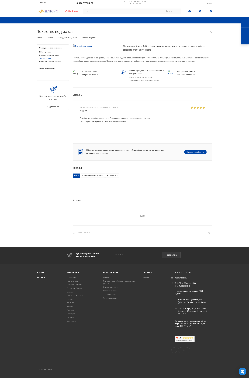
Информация (110, 272)
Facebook (181, 350)
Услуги (41, 277)
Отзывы (70, 292)
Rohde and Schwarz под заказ (50, 62)
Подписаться (171, 255)
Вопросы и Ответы (74, 288)
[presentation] (73, 119)
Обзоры (146, 277)
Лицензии (70, 317)
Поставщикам (72, 281)
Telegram (187, 350)
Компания (73, 272)
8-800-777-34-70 (85, 3)
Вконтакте (174, 350)
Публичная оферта (110, 287)
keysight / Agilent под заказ (49, 55)
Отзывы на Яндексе (74, 295)
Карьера (70, 306)
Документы (71, 321)
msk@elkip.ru (181, 278)
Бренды (106, 277)
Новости (70, 299)
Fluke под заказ (45, 52)
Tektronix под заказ (46, 58)
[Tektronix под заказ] (96, 46)
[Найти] (178, 11)
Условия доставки (110, 298)
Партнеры (71, 314)
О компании (71, 277)
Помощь (148, 272)
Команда (70, 303)
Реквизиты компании (75, 285)
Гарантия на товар (110, 291)
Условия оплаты (109, 294)
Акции (40, 272)
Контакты (70, 310)
